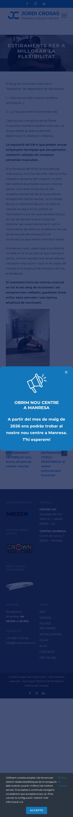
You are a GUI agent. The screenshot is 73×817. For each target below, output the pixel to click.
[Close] (66, 372)
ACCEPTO (36, 810)
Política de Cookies (62, 781)
